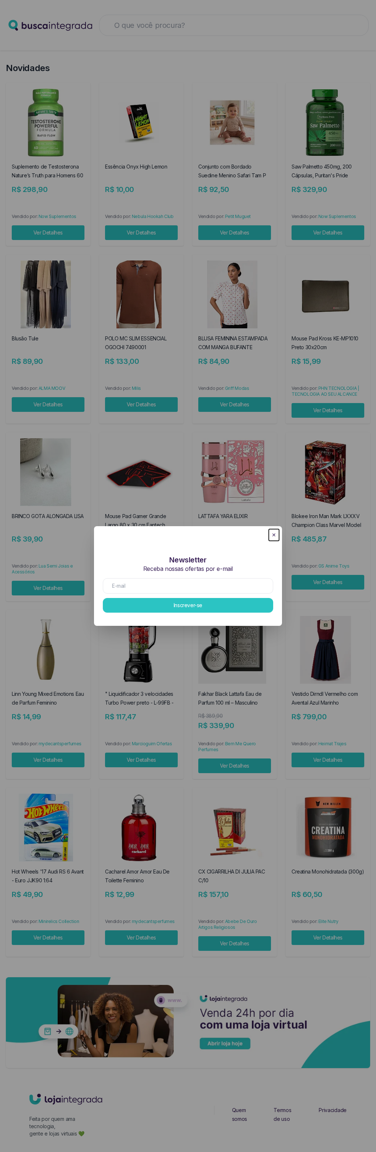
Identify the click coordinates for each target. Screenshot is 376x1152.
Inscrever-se (188, 605)
